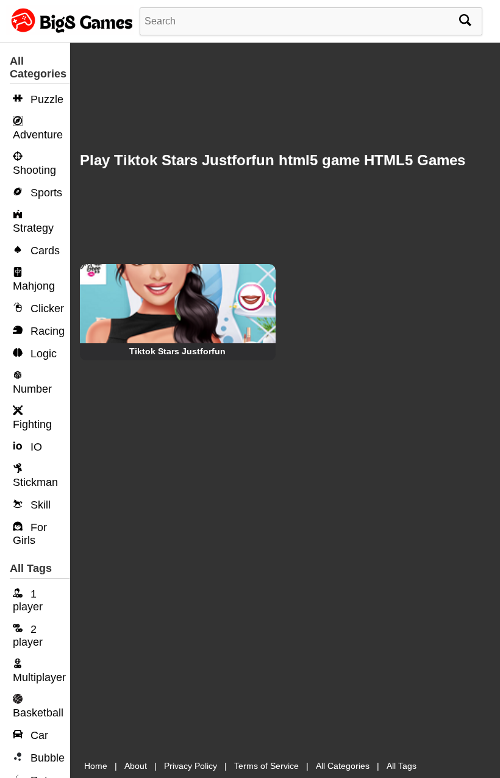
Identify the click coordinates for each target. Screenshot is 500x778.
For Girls (30, 533)
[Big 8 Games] (70, 32)
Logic (42, 354)
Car (37, 735)
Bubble (46, 758)
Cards (43, 250)
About (135, 766)
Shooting (34, 170)
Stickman (35, 482)
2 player (28, 635)
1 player (28, 600)
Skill (39, 505)
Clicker (45, 308)
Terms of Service (266, 766)
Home (95, 766)
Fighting (32, 424)
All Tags (401, 766)
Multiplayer (39, 677)
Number (32, 389)
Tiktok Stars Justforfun (177, 351)
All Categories (343, 766)
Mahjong (34, 286)
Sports (44, 193)
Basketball (38, 713)
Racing (46, 331)
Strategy (33, 228)
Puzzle (45, 99)
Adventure (38, 135)
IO (34, 447)
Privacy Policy (190, 766)
